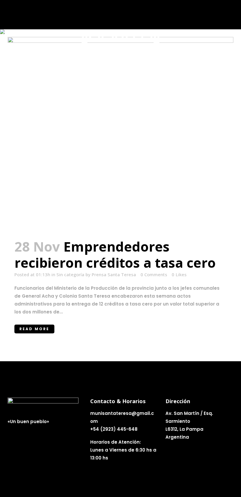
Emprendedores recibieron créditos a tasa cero (115, 255)
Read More (34, 328)
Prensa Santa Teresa (114, 274)
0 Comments (153, 274)
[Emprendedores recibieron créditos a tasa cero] (120, 134)
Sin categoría (70, 274)
